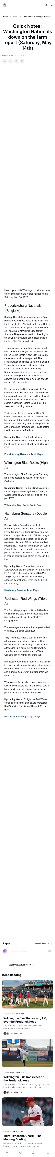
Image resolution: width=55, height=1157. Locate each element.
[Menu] (51, 5)
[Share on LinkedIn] (22, 61)
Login (11, 965)
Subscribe (20, 965)
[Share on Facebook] (4, 61)
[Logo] (4, 4)
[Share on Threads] (16, 61)
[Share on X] (10, 61)
